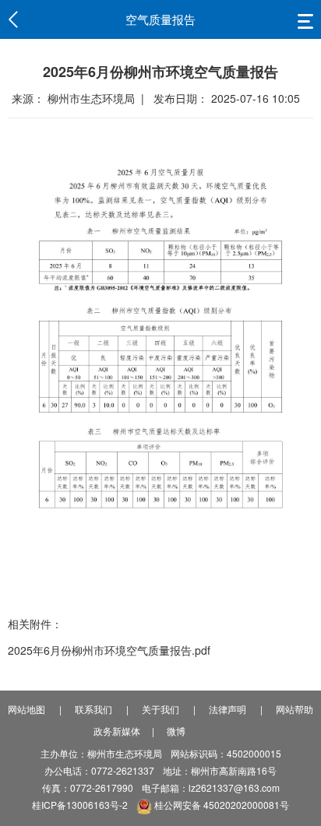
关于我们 (160, 708)
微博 (176, 730)
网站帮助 (294, 708)
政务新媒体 (116, 730)
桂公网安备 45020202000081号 (220, 804)
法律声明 (227, 708)
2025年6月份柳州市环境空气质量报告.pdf (109, 650)
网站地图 (26, 708)
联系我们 (93, 708)
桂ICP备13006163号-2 (80, 804)
